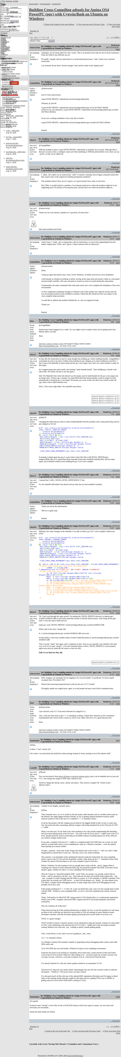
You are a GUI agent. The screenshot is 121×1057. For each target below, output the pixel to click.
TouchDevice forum (9, 101)
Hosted (2, 57)
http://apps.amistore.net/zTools (50, 229)
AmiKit (3, 44)
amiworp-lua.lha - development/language (14, 144)
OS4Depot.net (5, 29)
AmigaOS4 (56, 4)
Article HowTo (5, 120)
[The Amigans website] (9, 1)
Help (2, 116)
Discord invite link (7, 23)
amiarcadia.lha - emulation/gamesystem (14, 168)
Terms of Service (6, 112)
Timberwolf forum (9, 99)
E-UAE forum (7, 82)
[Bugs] (14, 29)
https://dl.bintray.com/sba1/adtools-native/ (74, 776)
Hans (32, 321)
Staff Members (5, 114)
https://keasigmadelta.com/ (48, 346)
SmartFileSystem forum (11, 97)
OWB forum (7, 93)
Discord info (4, 20)
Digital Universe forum (10, 78)
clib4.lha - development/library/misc (15, 159)
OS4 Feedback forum (10, 61)
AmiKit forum (7, 71)
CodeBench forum (9, 76)
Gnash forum (7, 84)
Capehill (33, 768)
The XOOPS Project (75, 1056)
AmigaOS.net (5, 37)
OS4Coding (4, 48)
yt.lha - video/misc (12, 131)
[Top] (115, 76)
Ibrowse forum (7, 86)
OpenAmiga (5, 31)
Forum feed (4, 10)
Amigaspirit (4, 42)
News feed (4, 8)
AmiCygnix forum (9, 67)
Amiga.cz (4, 54)
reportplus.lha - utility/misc (16, 152)
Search (2, 122)
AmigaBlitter (35, 83)
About (2, 108)
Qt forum (5, 95)
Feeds (2, 5)
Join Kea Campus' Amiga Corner (51, 344)
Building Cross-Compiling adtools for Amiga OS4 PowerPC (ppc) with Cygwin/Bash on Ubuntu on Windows (69, 14)
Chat (2, 14)
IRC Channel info (6, 16)
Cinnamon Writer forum (11, 74)
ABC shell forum (8, 69)
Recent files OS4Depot (9, 12)
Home (2, 3)
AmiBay (3, 46)
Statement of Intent (7, 110)
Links (2, 25)
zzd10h (32, 204)
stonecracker (35, 47)
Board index (33, 4)
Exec (2, 52)
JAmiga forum (7, 88)
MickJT (33, 140)
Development (45, 4)
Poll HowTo (4, 118)
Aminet (3, 40)
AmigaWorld (5, 50)
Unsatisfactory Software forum (13, 105)
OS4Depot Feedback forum (12, 63)
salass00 (33, 413)
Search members (6, 127)
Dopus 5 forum (7, 80)
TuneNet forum (8, 103)
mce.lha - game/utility (14, 137)
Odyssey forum (8, 91)
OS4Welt (3, 33)
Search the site (5, 125)
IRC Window (5, 18)
